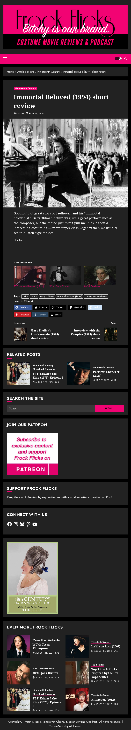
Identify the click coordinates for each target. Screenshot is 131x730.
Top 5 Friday (97, 664)
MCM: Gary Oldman (59, 286)
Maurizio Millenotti (24, 301)
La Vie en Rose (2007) (105, 646)
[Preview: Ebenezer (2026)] (78, 373)
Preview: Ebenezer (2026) (106, 374)
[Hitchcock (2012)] (77, 699)
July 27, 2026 (102, 380)
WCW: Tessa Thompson (41, 646)
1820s (34, 296)
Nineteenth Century (25, 88)
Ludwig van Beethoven (96, 296)
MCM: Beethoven (92, 286)
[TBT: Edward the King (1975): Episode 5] (18, 373)
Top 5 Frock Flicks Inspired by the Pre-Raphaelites (105, 673)
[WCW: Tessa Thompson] (18, 646)
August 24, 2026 (44, 677)
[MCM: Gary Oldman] (65, 275)
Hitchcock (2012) (103, 700)
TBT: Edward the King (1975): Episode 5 (48, 375)
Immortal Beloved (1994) (69, 296)
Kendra (20, 113)
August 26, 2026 (44, 653)
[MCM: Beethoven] (100, 275)
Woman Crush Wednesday (46, 640)
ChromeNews (57, 726)
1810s (25, 296)
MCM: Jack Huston (45, 673)
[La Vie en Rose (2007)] (77, 646)
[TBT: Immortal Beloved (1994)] (30, 275)
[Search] (125, 58)
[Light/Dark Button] (118, 58)
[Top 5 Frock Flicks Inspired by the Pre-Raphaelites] (77, 672)
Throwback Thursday (44, 369)
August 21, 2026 (103, 681)
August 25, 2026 (103, 651)
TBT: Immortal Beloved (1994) (29, 286)
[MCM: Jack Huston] (18, 672)
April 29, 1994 (36, 113)
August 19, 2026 (103, 704)
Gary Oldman (47, 296)
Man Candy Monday (43, 668)
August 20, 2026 (44, 382)
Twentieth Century (101, 642)
